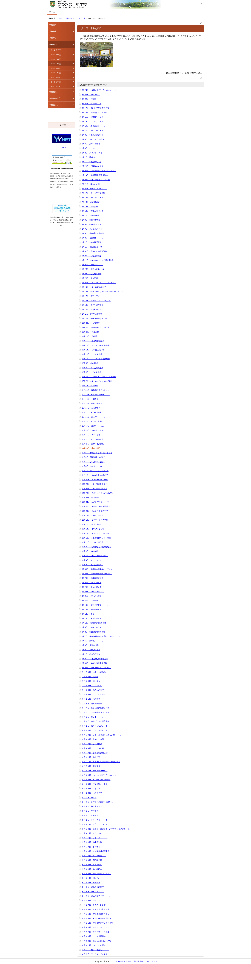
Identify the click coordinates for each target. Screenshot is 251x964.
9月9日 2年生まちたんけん (93, 627)
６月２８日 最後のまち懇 (93, 739)
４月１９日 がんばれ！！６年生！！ (97, 932)
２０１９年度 (55, 77)
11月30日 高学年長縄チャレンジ (96, 390)
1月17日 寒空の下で (91, 296)
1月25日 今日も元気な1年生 (94, 269)
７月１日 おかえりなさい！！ (94, 726)
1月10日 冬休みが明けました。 (95, 318)
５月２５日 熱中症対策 (92, 842)
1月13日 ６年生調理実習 (92, 305)
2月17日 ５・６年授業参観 (93, 193)
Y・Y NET (62, 147)
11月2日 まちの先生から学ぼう (95, 475)
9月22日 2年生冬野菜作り (93, 592)
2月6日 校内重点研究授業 (93, 233)
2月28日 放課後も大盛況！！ (94, 166)
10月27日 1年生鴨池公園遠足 (94, 489)
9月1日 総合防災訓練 (91, 654)
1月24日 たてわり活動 (91, 274)
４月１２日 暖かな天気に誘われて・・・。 (100, 941)
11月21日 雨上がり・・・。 (94, 417)
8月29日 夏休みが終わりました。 (96, 668)
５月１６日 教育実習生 (92, 865)
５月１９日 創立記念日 (92, 860)
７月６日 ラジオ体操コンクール (95, 712)
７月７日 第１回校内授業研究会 (95, 708)
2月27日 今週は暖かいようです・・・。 (99, 171)
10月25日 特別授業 (90, 497)
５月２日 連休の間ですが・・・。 (96, 896)
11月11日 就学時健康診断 (93, 444)
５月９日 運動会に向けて (93, 887)
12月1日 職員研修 (90, 385)
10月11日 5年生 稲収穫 (92, 542)
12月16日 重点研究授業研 (93, 341)
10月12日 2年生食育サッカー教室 (96, 538)
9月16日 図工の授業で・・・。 (95, 605)
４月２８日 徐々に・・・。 (94, 900)
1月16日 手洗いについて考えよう (96, 301)
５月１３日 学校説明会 (92, 869)
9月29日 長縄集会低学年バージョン (97, 574)
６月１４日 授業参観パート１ (94, 784)
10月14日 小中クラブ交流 (93, 529)
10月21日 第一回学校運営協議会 (96, 506)
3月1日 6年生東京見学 (91, 162)
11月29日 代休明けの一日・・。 (96, 395)
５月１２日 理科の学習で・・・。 (96, 874)
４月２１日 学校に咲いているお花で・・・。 (101, 923)
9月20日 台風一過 (90, 600)
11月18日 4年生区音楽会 (92, 421)
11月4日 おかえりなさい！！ (94, 466)
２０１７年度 (55, 86)
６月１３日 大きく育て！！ (94, 788)
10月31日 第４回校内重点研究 (95, 480)
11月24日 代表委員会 (91, 408)
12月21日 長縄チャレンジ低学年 (96, 327)
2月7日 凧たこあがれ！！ (93, 229)
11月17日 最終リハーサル (93, 426)
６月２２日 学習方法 (91, 757)
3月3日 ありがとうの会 (92, 153)
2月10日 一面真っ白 (91, 215)
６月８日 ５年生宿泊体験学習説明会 (97, 802)
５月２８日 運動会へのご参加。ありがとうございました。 (106, 829)
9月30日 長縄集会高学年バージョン (97, 569)
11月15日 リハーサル (91, 435)
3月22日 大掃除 (89, 99)
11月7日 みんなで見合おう (93, 462)
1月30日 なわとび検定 (91, 256)
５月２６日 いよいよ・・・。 (94, 838)
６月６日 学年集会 (90, 811)
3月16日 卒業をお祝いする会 (94, 112)
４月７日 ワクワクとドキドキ (94, 954)
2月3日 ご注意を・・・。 (93, 238)
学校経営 (53, 31)
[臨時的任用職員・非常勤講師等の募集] (62, 164)
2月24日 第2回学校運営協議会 (95, 175)
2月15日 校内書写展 (91, 202)
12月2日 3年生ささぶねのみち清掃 (97, 381)
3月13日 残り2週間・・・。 (94, 126)
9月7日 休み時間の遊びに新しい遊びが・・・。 (102, 636)
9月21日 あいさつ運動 (91, 596)
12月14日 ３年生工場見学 (93, 350)
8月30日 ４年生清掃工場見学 (94, 663)
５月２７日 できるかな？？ (94, 833)
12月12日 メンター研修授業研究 (96, 359)
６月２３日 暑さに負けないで (94, 753)
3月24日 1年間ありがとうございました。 (99, 90)
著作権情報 (138, 961)
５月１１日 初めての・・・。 (94, 878)
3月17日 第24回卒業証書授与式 (95, 108)
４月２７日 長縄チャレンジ (94, 905)
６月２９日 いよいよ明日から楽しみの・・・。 (102, 735)
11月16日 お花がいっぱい (93, 430)
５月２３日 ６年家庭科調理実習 (95, 851)
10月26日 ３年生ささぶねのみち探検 (97, 493)
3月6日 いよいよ (89, 148)
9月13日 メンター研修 (91, 618)
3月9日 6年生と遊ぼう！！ (93, 135)
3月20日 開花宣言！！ (91, 104)
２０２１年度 (55, 68)
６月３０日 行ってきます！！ (94, 730)
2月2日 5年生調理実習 (91, 242)
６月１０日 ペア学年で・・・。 (95, 793)
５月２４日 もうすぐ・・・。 (94, 847)
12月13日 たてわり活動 (92, 354)
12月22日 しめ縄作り (91, 323)
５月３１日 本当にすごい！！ (94, 824)
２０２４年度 (55, 55)
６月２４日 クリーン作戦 (93, 748)
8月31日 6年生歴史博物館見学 (95, 659)
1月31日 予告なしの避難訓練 (94, 251)
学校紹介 (53, 25)
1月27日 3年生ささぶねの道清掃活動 (97, 260)
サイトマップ (151, 961)
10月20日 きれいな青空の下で (95, 511)
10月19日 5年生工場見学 (93, 515)
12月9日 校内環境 (90, 363)
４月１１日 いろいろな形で (94, 945)
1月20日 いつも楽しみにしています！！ (99, 283)
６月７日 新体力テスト (92, 806)
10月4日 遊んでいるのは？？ (94, 560)
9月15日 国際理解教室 (91, 609)
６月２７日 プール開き (92, 744)
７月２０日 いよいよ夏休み (94, 672)
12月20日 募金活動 (90, 332)
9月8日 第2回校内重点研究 (93, 632)
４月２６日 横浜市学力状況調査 (95, 909)
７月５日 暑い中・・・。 (93, 717)
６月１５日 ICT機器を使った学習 (96, 780)
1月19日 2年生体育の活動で (94, 287)
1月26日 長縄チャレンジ (92, 265)
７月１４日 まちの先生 (92, 686)
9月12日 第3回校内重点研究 (94, 623)
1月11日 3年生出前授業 (92, 314)
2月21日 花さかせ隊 (91, 184)
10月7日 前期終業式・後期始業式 (96, 547)
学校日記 (68, 18)
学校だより (53, 38)
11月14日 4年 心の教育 (92, 439)
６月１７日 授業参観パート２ (94, 771)
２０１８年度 (55, 82)
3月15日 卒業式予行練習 (92, 117)
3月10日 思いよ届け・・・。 (94, 130)
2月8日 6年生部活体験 (91, 224)
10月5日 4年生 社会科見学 (95, 556)
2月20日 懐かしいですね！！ (94, 189)
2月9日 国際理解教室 (91, 220)
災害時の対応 (54, 98)
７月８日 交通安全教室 (92, 703)
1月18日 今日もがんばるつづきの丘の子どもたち (102, 291)
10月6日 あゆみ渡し (91, 551)
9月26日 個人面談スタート (93, 587)
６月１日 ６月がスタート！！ (94, 820)
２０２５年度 (55, 50)
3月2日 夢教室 (88, 157)
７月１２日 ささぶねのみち (94, 694)
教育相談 (53, 92)
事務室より (53, 105)
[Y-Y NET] (61, 143)
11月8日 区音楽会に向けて (93, 457)
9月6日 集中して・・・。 (93, 641)
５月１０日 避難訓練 (91, 882)
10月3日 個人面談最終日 (92, 565)
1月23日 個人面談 (90, 278)
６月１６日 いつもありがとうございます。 (100, 775)
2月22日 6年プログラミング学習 (96, 180)
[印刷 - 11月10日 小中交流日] (201, 23)
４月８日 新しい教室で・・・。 (95, 950)
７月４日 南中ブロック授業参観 (95, 721)
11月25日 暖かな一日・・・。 (95, 403)
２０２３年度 (55, 59)
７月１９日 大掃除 (90, 677)
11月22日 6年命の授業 (91, 412)
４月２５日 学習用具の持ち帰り (95, 914)
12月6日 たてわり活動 (91, 372)
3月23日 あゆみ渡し (91, 95)
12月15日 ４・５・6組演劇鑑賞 (95, 345)
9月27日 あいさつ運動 (91, 583)
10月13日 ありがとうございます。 (97, 533)
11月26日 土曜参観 (90, 399)
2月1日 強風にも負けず (92, 247)
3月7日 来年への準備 (91, 144)
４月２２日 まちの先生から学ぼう (96, 918)
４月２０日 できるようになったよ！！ (98, 927)
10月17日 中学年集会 (91, 524)
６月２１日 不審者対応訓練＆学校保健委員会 (101, 762)
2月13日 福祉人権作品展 (92, 211)
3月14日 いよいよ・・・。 (93, 121)
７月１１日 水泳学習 (91, 699)
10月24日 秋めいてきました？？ (96, 502)
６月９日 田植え (89, 798)
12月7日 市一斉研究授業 (92, 368)
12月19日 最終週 (89, 336)
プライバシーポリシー (122, 961)
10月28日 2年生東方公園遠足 (94, 484)
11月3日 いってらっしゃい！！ (95, 471)
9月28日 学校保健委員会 (92, 578)
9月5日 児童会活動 (90, 645)
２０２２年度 (80, 18)
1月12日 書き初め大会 (91, 309)
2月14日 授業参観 (90, 206)
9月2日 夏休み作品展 (91, 650)
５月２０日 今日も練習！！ (94, 856)
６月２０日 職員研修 (91, 766)
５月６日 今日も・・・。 (93, 892)
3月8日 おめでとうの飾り (93, 139)
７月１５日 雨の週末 (91, 681)
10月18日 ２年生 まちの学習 (95, 520)
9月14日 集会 (88, 614)
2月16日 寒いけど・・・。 (93, 197)
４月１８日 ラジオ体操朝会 (94, 936)
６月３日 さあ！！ (90, 815)
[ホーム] (109, 4)
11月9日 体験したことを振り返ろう (97, 453)
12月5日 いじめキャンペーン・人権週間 (99, 377)
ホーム (52, 12)
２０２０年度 (55, 73)
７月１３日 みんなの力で (93, 690)
